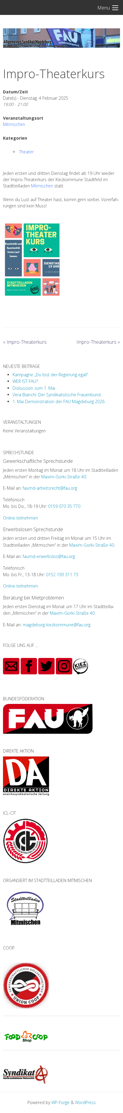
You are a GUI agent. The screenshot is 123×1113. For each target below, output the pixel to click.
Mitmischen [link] (42, 186)
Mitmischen (14, 124)
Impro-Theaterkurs (25, 342)
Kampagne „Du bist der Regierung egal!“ (50, 374)
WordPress (85, 1102)
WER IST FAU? (25, 381)
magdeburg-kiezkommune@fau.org (56, 625)
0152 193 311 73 (62, 574)
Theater (26, 152)
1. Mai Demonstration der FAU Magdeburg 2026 (58, 401)
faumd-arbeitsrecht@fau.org (50, 488)
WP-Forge (60, 1102)
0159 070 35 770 (64, 506)
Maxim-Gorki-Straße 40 (63, 477)
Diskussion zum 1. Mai (34, 388)
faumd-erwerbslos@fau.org (49, 556)
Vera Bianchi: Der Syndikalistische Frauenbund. (57, 394)
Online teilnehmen (20, 518)
